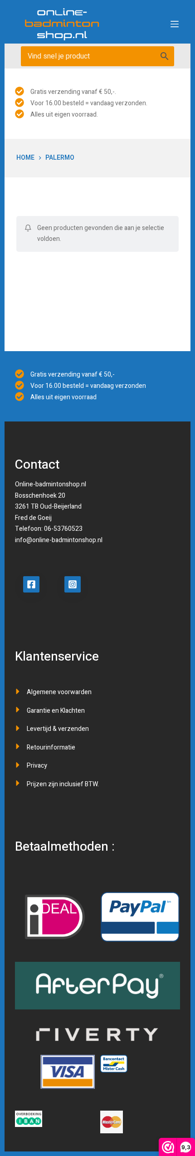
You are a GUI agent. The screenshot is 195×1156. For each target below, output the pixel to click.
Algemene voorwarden (59, 692)
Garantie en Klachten (56, 710)
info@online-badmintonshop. (56, 540)
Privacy (37, 765)
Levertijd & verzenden (58, 729)
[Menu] (175, 24)
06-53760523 (63, 529)
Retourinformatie (51, 747)
